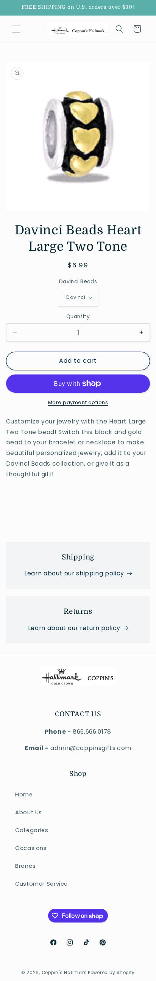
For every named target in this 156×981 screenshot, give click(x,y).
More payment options (78, 402)
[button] (16, 29)
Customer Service (41, 884)
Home (24, 794)
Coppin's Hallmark (64, 973)
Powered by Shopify (111, 973)
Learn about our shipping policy (74, 573)
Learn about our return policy (74, 628)
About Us (28, 812)
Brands (25, 866)
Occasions (31, 848)
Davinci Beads (78, 281)
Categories (31, 830)
